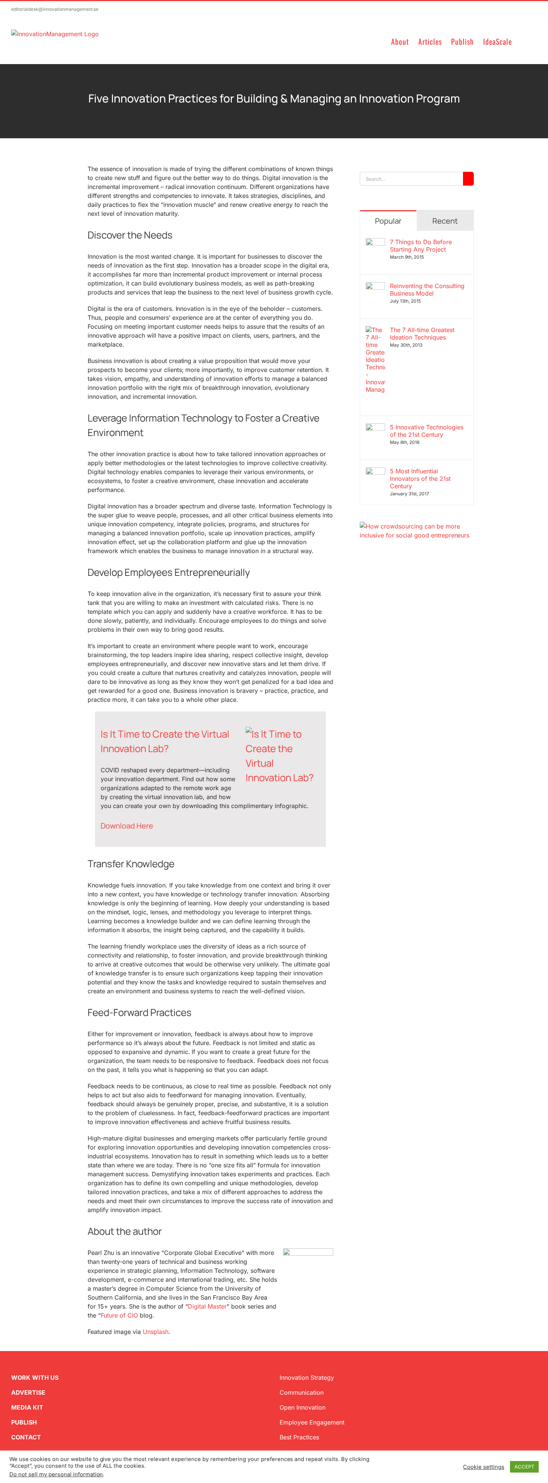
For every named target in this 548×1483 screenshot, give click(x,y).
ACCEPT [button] (524, 1467)
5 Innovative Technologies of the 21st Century (426, 430)
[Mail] (398, 575)
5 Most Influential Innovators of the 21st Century (420, 478)
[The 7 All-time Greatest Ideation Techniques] (375, 330)
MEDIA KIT (27, 1407)
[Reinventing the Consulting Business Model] (375, 286)
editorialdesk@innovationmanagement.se (54, 9)
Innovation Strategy (307, 1377)
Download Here (127, 826)
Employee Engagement (312, 1422)
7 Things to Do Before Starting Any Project (421, 245)
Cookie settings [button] (483, 1467)
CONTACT (26, 1437)
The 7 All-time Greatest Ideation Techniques (422, 333)
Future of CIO (119, 1315)
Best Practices (299, 1437)
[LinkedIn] (387, 575)
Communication (302, 1392)
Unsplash (156, 1331)
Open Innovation (302, 1407)
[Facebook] (375, 575)
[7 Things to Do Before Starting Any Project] (375, 242)
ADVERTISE (28, 1392)
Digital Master (207, 1306)
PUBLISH (24, 1422)
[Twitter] (363, 575)
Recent (445, 221)
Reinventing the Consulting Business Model (427, 289)
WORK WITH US (35, 1377)
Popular (388, 221)
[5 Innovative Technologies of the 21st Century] (375, 428)
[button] (524, 41)
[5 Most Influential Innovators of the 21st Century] (375, 472)
